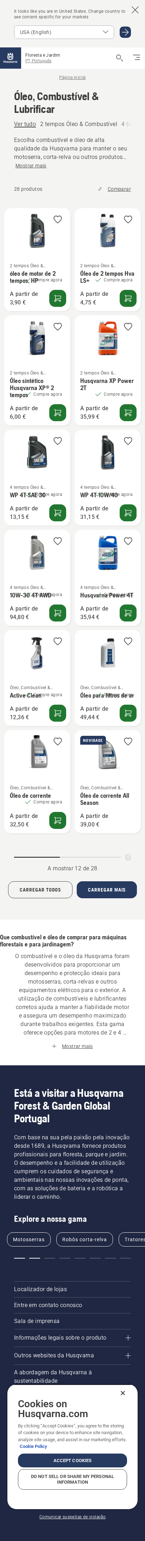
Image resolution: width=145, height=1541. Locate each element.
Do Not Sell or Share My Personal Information (72, 1479)
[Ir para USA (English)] (125, 32)
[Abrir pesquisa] (119, 58)
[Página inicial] (10, 58)
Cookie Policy (33, 1446)
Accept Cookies (72, 1460)
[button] (58, 220)
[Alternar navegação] (136, 58)
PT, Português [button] (38, 60)
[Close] (123, 1393)
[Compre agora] (57, 298)
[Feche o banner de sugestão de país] (135, 10)
